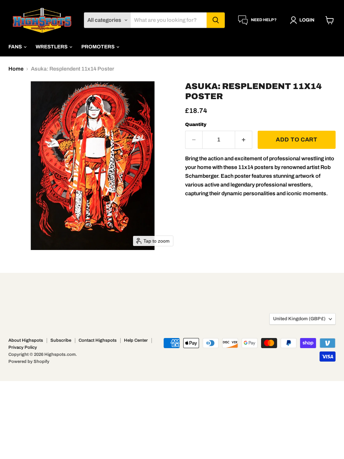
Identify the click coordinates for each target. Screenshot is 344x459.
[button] (303, 20)
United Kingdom (299, 318)
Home (16, 69)
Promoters (98, 46)
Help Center (136, 340)
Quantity (196, 124)
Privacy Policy (22, 347)
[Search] (216, 20)
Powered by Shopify (28, 361)
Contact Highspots (98, 340)
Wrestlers (52, 46)
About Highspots (25, 340)
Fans (15, 46)
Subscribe (60, 340)
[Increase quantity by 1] (243, 140)
